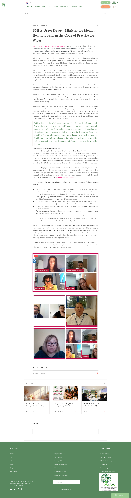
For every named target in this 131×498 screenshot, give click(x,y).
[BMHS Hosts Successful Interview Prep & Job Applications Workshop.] (94, 393)
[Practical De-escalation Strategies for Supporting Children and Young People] (36, 393)
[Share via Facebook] (33, 367)
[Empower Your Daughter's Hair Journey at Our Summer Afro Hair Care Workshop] (65, 393)
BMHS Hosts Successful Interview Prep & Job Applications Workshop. (92, 405)
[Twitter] (15, 489)
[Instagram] (22, 489)
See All (105, 383)
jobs (33, 13)
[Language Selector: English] (28, 2)
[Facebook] (18, 489)
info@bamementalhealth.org (22, 483)
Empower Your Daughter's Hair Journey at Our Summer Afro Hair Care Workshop (65, 405)
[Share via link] (46, 367)
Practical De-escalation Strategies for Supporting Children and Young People (35, 405)
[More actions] (97, 26)
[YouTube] (11, 489)
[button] (114, 3)
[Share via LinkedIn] (42, 367)
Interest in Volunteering (61, 475)
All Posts (26, 13)
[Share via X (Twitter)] (38, 367)
